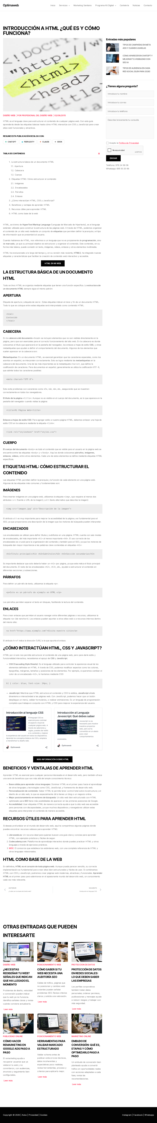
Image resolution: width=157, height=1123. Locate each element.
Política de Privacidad (129, 143)
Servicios (63, 5)
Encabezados (21, 187)
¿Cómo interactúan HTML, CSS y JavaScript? (33, 200)
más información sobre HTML (53, 759)
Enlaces (18, 196)
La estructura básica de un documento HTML (32, 162)
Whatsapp (149, 1115)
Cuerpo (18, 175)
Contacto (148, 5)
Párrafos (19, 192)
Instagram (126, 1115)
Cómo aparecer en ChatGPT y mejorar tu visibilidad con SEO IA (138, 58)
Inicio (52, 5)
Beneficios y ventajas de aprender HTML (31, 205)
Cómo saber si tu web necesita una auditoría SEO (50, 973)
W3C (11, 848)
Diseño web (9, 115)
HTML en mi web (53, 263)
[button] (68, 5)
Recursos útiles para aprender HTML (29, 209)
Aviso (24, 1115)
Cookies (43, 1115)
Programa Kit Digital (104, 5)
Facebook (138, 1115)
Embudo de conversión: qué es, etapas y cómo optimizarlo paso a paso (86, 1048)
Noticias (136, 5)
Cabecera (19, 170)
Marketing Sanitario (82, 5)
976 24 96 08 (122, 165)
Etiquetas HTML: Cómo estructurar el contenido (34, 179)
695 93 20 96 (123, 168)
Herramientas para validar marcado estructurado (51, 1044)
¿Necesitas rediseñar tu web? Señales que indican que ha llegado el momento (17, 977)
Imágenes (19, 183)
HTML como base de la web (25, 213)
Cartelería (124, 5)
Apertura (18, 166)
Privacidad (33, 1115)
